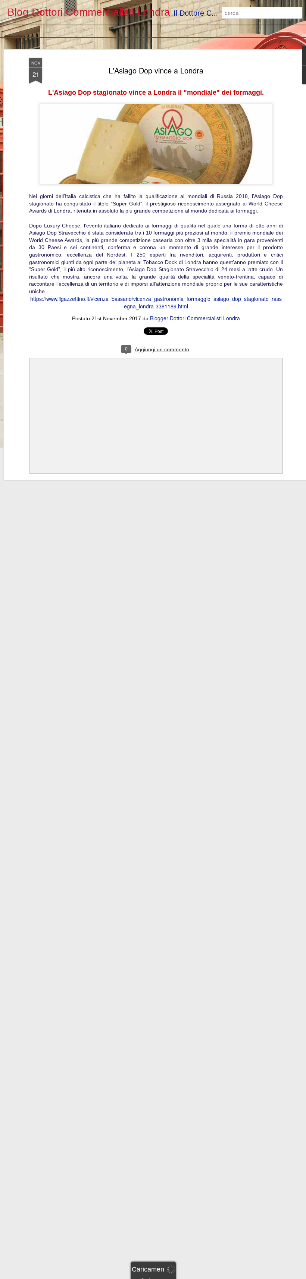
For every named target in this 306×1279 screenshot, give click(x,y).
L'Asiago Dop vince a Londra (156, 70)
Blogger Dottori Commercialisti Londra (195, 318)
